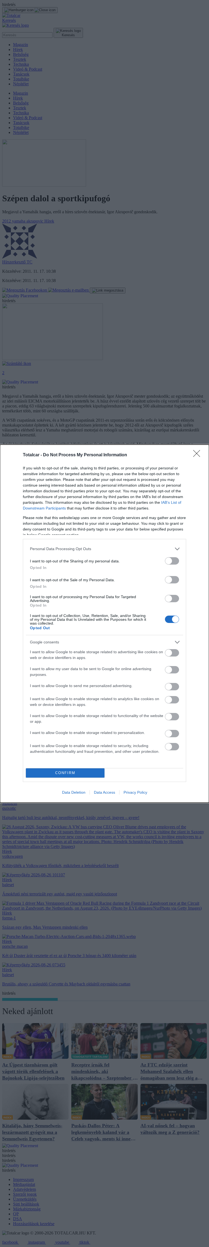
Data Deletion (73, 792)
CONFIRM (65, 773)
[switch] (172, 561)
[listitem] (104, 549)
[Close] (198, 455)
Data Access (104, 792)
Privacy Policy (135, 792)
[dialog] (104, 624)
